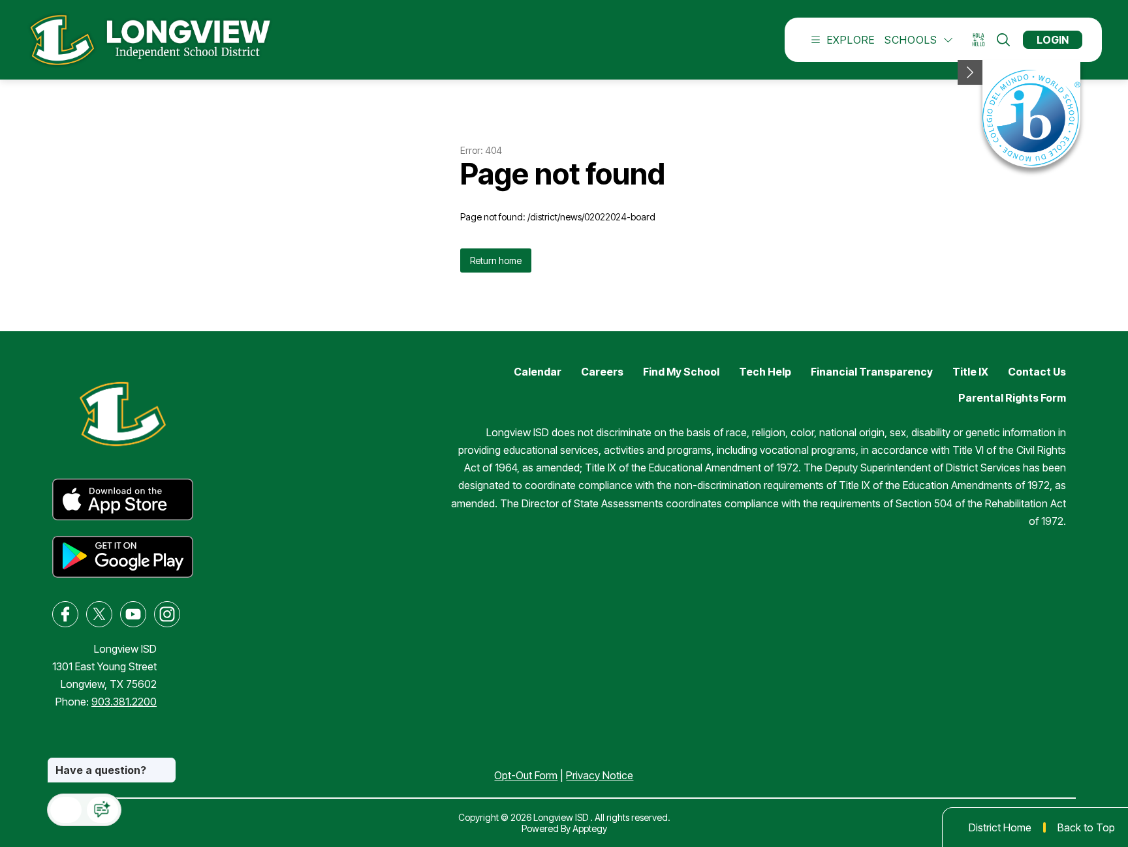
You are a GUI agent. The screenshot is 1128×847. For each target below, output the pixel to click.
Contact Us (1037, 371)
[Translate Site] (983, 40)
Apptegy (589, 828)
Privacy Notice (599, 775)
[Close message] (166, 763)
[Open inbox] (66, 810)
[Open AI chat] (102, 810)
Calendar (537, 371)
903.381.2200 (124, 701)
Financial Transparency (872, 371)
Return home (496, 260)
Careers (602, 371)
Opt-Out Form (525, 775)
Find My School (681, 371)
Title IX (970, 371)
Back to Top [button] (1086, 827)
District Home (1000, 827)
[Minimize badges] (970, 72)
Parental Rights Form (1012, 397)
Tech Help (765, 371)
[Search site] (1003, 39)
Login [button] (1053, 39)
